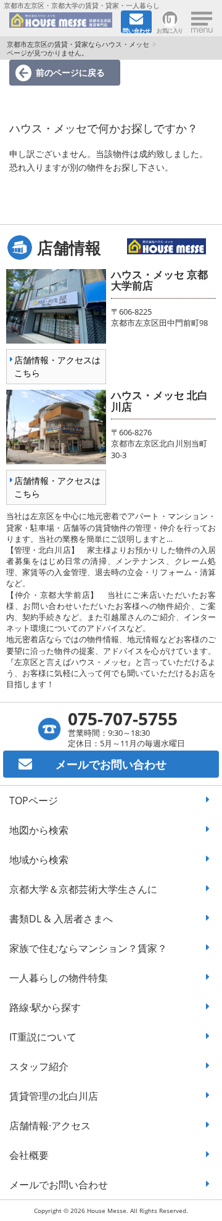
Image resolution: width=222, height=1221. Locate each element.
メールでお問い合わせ (58, 1184)
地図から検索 (38, 830)
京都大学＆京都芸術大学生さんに (83, 889)
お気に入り (170, 29)
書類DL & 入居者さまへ (61, 918)
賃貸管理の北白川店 (53, 1096)
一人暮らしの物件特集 (58, 978)
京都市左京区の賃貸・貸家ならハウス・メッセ (78, 44)
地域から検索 (38, 859)
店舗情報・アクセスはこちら (57, 366)
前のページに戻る (70, 72)
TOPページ (33, 800)
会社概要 (29, 1155)
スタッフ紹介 (38, 1066)
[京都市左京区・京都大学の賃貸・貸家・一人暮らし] (60, 22)
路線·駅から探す (45, 1007)
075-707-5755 (123, 718)
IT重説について (42, 1037)
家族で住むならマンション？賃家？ (88, 948)
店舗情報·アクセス (50, 1125)
